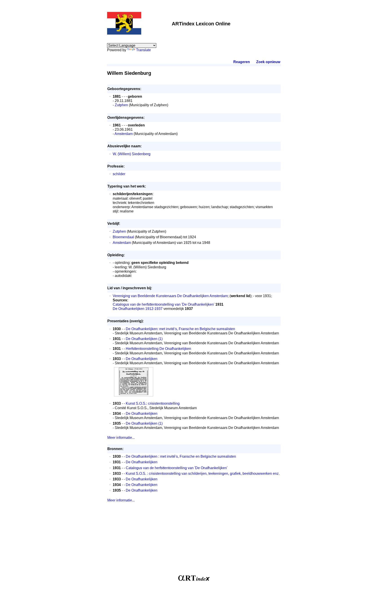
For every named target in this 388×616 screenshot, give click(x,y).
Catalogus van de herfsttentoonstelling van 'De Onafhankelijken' (163, 304)
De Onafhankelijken (141, 359)
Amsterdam (124, 134)
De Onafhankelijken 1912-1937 (138, 309)
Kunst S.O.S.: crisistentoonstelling (153, 403)
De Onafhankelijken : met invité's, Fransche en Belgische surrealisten (181, 456)
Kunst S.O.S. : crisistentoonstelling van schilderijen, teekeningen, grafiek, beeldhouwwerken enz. (203, 473)
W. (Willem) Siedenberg (131, 154)
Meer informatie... (121, 437)
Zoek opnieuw (268, 62)
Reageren (241, 62)
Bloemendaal (123, 237)
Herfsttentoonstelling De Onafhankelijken (158, 349)
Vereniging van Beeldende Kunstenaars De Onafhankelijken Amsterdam (170, 296)
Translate (143, 50)
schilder (119, 174)
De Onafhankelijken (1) (144, 339)
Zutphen (121, 105)
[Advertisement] (194, 540)
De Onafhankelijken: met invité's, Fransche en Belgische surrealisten (180, 329)
